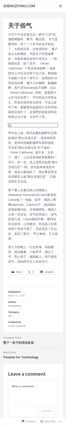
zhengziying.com (19, 6)
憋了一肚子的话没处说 (18, 342)
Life (10, 315)
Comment (46, 410)
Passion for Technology (20, 357)
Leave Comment (16, 326)
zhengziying (14, 305)
